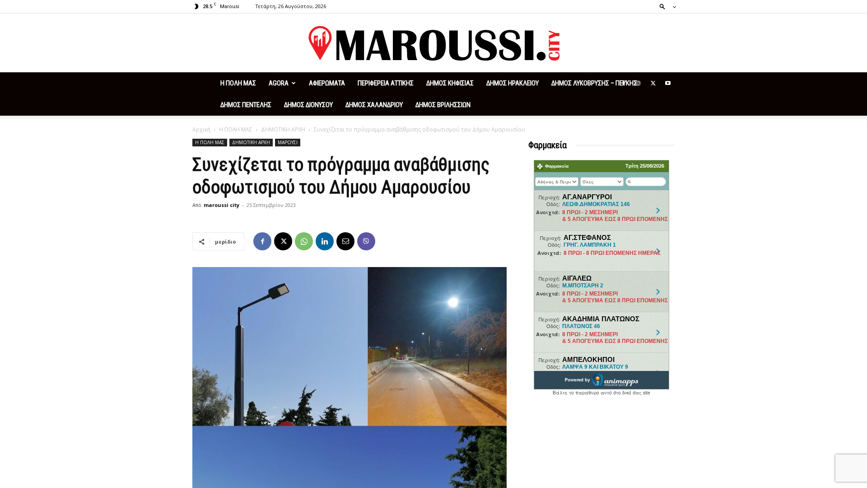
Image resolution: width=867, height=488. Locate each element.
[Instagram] (638, 83)
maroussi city (221, 205)
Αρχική (201, 129)
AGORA (279, 83)
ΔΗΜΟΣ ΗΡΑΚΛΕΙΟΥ (512, 83)
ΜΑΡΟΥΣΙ (288, 142)
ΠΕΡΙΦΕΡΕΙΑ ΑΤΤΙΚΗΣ (386, 83)
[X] (653, 83)
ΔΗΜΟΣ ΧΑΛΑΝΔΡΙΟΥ (374, 105)
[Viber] (366, 241)
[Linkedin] (325, 241)
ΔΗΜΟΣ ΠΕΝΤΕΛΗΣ (245, 105)
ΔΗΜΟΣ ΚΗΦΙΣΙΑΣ (450, 83)
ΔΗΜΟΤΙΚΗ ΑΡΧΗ (283, 129)
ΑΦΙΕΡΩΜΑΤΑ (327, 83)
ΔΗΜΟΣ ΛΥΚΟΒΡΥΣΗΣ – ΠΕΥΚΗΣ (594, 83)
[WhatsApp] (304, 241)
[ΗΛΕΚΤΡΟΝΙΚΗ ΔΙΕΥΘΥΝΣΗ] (345, 241)
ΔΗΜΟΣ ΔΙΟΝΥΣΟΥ (308, 105)
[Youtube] (668, 83)
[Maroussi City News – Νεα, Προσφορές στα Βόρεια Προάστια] (433, 43)
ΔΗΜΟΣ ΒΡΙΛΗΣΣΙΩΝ (443, 105)
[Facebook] (623, 83)
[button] (665, 6)
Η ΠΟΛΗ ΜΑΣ (238, 83)
